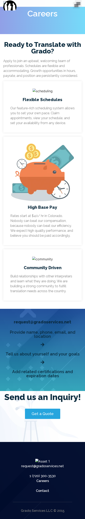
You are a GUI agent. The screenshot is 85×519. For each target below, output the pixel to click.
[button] (76, 5)
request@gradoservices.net (42, 466)
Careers (42, 481)
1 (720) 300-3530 (43, 476)
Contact (42, 491)
